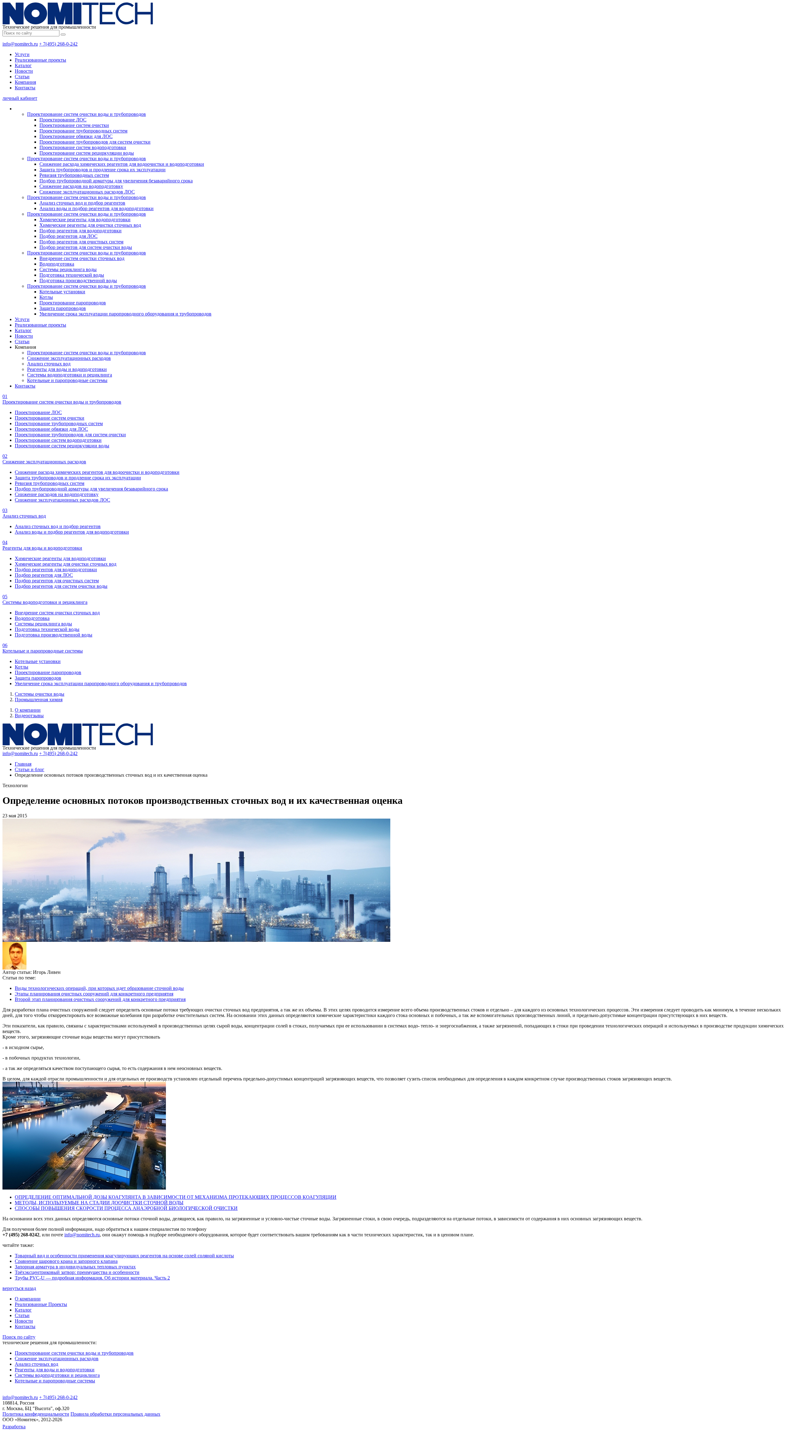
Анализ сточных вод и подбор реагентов (82, 202)
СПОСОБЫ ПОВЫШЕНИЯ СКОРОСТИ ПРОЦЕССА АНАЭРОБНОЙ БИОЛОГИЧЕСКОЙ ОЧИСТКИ (126, 1208)
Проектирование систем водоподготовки (82, 147)
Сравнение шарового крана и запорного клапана (66, 1261)
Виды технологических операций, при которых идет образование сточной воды (99, 988)
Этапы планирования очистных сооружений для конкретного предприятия (94, 993)
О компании (28, 710)
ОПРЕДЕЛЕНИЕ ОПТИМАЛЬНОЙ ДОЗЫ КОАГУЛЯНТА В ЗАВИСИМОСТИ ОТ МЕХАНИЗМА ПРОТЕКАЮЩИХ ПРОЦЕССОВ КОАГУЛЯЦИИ (175, 1197)
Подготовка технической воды (71, 275)
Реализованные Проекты (41, 1304)
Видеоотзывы (29, 715)
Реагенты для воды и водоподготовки (67, 369)
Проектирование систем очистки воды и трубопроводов (86, 114)
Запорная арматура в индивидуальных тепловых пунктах (75, 1266)
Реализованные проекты (40, 60)
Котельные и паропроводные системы (67, 380)
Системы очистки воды (39, 694)
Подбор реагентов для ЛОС (68, 236)
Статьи (22, 76)
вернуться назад (19, 1288)
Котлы (46, 297)
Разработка (14, 1426)
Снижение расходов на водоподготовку (81, 186)
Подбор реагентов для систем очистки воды (85, 247)
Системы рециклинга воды (68, 269)
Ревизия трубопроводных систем (74, 175)
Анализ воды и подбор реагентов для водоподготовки (96, 208)
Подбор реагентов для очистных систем (81, 241)
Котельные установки (62, 291)
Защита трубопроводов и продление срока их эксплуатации (102, 169)
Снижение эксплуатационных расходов (69, 358)
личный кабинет (19, 98)
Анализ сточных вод (48, 363)
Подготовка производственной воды (78, 280)
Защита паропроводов (62, 308)
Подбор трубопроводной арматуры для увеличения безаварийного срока (116, 180)
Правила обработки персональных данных (115, 1414)
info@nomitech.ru (20, 44)
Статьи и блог (29, 769)
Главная (23, 764)
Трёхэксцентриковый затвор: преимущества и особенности (77, 1272)
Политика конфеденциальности (35, 1414)
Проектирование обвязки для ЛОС (76, 136)
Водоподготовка (56, 263)
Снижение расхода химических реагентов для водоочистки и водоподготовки (121, 164)
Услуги (22, 54)
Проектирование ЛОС (62, 119)
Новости (24, 71)
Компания (25, 82)
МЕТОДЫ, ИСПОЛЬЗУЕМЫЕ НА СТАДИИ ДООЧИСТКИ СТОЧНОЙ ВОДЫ (99, 1202)
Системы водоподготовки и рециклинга (69, 374)
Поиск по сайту (18, 1337)
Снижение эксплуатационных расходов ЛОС (87, 191)
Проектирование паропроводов (72, 302)
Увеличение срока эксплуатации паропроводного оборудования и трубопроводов (125, 313)
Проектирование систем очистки (74, 125)
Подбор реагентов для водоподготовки (80, 230)
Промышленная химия (38, 699)
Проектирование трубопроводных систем (83, 130)
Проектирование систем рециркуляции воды (86, 153)
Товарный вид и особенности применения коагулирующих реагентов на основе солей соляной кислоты (124, 1255)
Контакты (25, 87)
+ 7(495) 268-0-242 (58, 44)
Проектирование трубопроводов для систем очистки (95, 141)
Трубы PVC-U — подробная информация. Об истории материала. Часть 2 (92, 1277)
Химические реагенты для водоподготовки (85, 219)
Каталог (23, 65)
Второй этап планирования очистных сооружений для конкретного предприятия (100, 999)
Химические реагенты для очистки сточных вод (90, 225)
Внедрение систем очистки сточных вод (81, 258)
